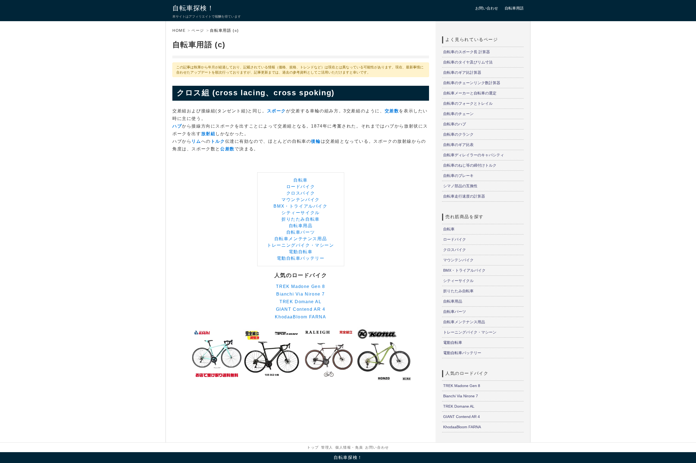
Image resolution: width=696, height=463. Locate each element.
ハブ (177, 126)
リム (196, 141)
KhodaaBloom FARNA (300, 317)
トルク (218, 141)
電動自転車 (301, 251)
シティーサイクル (300, 212)
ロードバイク (300, 186)
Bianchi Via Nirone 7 (300, 294)
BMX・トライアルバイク (300, 206)
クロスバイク (300, 193)
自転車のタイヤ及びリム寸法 (468, 62)
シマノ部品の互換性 (460, 186)
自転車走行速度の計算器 (464, 196)
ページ (197, 30)
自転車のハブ (454, 124)
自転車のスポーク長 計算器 (466, 52)
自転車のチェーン (458, 114)
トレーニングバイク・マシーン (300, 245)
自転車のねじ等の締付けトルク (469, 165)
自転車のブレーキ (458, 175)
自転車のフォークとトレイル (468, 103)
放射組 (208, 133)
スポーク (276, 111)
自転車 (300, 180)
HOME (178, 30)
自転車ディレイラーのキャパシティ (473, 155)
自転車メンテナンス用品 (300, 238)
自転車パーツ (300, 232)
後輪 (316, 141)
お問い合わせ (486, 8)
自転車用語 (514, 8)
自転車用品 (301, 225)
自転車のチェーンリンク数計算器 (471, 83)
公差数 (227, 149)
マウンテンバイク (300, 199)
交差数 (392, 111)
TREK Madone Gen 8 (300, 286)
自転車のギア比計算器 (462, 72)
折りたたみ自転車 (300, 219)
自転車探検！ (193, 8)
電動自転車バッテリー (301, 258)
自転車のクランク (458, 134)
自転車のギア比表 (458, 144)
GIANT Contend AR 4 (300, 309)
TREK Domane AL (300, 301)
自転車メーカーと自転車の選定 (469, 93)
